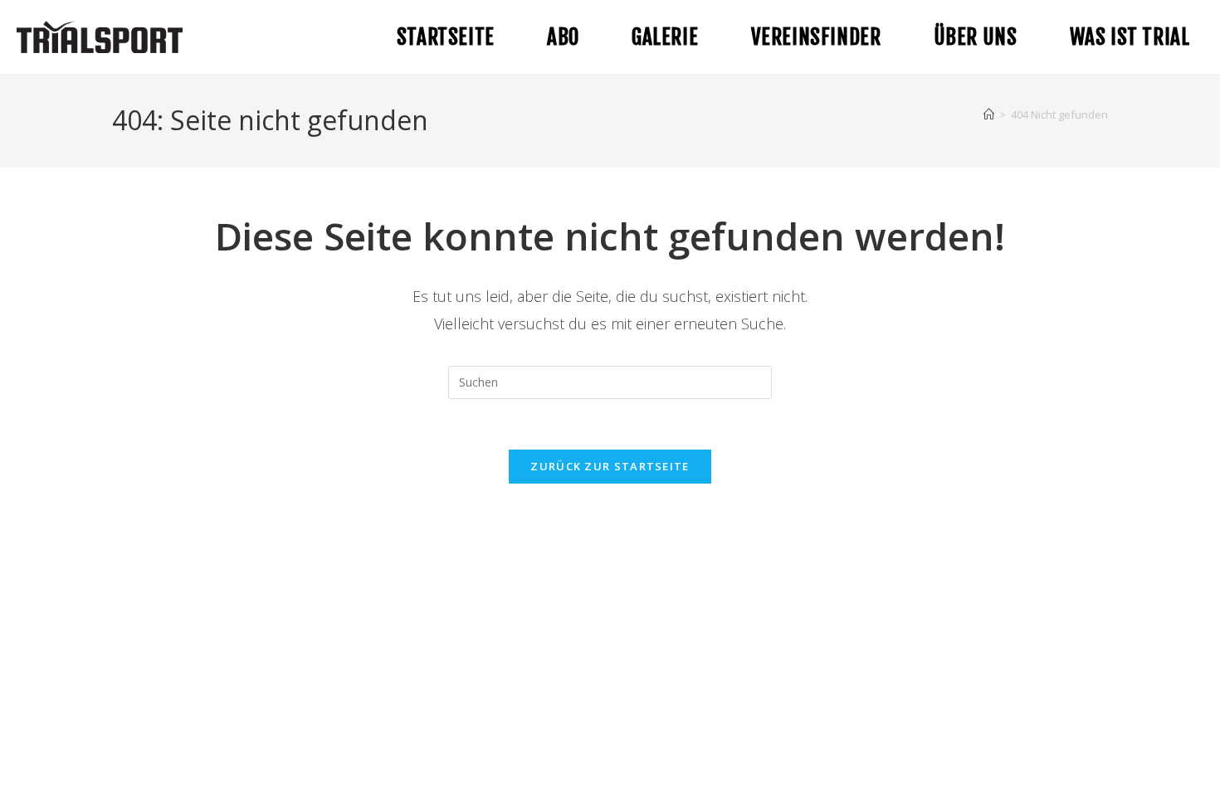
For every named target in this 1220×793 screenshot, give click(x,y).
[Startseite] (988, 114)
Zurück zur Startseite (609, 466)
